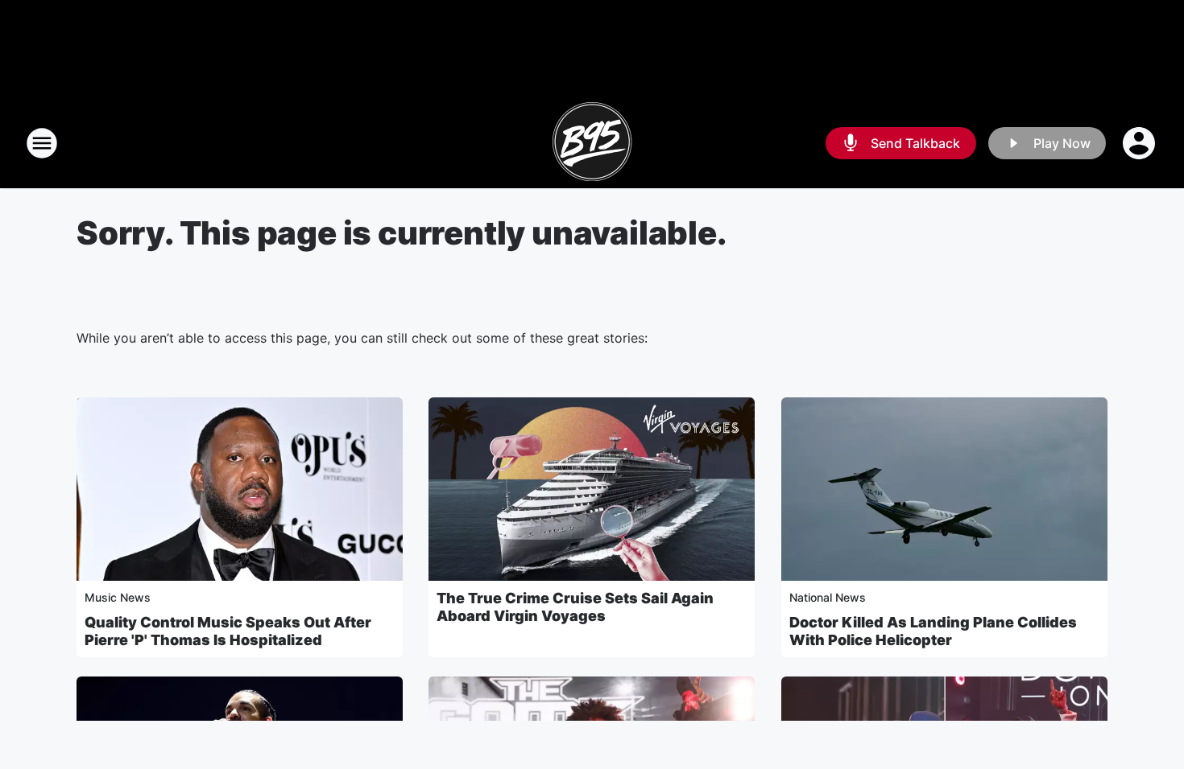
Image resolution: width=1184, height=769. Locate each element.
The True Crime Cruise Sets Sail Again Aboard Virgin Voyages (575, 607)
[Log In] (1140, 143)
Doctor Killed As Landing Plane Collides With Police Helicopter (933, 631)
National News (827, 597)
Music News (118, 597)
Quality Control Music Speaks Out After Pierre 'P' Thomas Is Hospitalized (228, 631)
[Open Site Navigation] (42, 143)
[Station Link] (592, 143)
